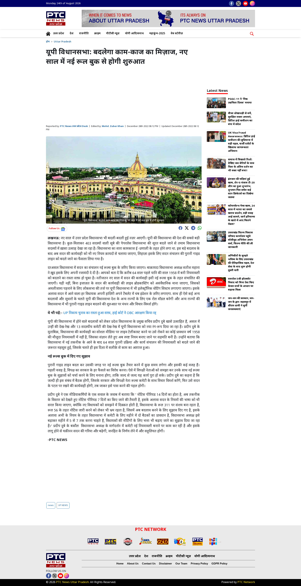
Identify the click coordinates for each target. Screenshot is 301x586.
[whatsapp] (199, 227)
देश (72, 33)
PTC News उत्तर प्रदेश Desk (74, 126)
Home (120, 563)
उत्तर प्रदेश (58, 33)
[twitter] (186, 227)
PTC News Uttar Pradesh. (72, 582)
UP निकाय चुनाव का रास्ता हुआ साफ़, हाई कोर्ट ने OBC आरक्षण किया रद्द (109, 313)
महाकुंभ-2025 (157, 33)
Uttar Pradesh (62, 41)
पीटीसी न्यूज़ (112, 33)
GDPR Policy (219, 563)
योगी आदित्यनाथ (134, 33)
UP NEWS (63, 505)
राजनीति (84, 33)
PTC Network (246, 582)
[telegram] (192, 227)
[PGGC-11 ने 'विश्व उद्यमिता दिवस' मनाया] (216, 103)
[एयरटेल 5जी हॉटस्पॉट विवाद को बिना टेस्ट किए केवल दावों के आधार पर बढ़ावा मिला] (216, 283)
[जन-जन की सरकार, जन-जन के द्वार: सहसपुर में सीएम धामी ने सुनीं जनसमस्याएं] (216, 302)
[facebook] (179, 227)
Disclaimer (165, 563)
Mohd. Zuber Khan (113, 126)
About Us (132, 563)
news (51, 505)
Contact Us (149, 563)
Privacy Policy (199, 563)
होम (48, 41)
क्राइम (97, 33)
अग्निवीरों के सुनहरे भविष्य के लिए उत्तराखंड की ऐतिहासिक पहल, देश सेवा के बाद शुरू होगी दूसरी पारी (241, 263)
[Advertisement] (124, 95)
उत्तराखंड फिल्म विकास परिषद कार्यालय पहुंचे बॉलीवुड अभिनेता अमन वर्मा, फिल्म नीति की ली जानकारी (240, 240)
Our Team (181, 563)
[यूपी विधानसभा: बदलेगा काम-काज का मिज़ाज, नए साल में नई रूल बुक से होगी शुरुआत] (124, 180)
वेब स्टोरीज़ (177, 33)
